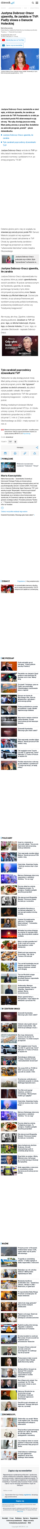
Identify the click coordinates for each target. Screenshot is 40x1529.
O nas (12, 1518)
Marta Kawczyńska (19, 30)
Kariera (26, 1518)
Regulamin (34, 1518)
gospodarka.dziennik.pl (15, 8)
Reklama (18, 1518)
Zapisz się (20, 1501)
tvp (10, 442)
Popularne (21, 581)
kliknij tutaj (20, 1511)
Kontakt (5, 1518)
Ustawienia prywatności (17, 1523)
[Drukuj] (15, 453)
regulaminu (27, 1495)
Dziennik (3, 8)
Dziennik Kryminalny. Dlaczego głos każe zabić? (18, 515)
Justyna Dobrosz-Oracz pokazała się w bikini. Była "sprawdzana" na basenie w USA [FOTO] (25, 260)
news (25, 8)
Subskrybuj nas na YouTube (15, 40)
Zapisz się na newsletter (14, 45)
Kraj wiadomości (33, 581)
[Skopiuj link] (25, 453)
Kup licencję (26, 433)
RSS (29, 1523)
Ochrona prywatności (14, 1520)
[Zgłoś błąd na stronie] (34, 453)
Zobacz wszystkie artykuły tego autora (14, 511)
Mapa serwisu (28, 1520)
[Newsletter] (5, 453)
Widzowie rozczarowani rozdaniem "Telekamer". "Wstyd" (27, 465)
